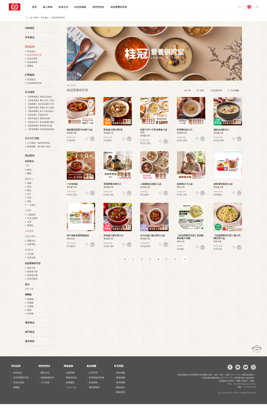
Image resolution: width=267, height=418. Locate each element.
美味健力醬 (32, 275)
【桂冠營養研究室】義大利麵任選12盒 (227, 237)
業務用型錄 (71, 377)
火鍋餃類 (31, 214)
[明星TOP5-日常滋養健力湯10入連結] (154, 111)
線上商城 (47, 6)
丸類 (29, 221)
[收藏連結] (87, 139)
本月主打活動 (32, 138)
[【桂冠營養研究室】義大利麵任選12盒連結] (228, 217)
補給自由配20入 (221, 129)
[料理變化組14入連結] (191, 111)
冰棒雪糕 (31, 244)
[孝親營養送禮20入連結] (117, 165)
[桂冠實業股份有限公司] (14, 7)
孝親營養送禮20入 (112, 183)
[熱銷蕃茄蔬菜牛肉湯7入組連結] (81, 111)
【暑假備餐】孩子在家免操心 (40, 111)
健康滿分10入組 (185, 183)
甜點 (29, 201)
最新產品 (29, 322)
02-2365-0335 (249, 387)
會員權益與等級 (96, 377)
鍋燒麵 (30, 299)
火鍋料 (28, 210)
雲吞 (29, 186)
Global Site (71, 387)
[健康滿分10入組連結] (191, 165)
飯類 (29, 169)
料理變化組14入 (185, 129)
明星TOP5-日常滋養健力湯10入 (153, 131)
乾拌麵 (30, 313)
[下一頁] (175, 259)
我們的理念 (98, 6)
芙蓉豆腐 (31, 257)
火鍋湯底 (29, 230)
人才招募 (45, 382)
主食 (27, 165)
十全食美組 (72, 183)
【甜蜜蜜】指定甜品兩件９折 (40, 103)
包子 (29, 194)
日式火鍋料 (32, 218)
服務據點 (70, 382)
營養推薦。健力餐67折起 (38, 146)
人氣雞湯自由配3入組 (150, 183)
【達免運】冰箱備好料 (37, 114)
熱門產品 (29, 331)
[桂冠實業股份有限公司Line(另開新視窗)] (237, 367)
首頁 (34, 6)
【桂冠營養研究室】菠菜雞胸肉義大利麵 (190, 237)
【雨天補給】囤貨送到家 (38, 118)
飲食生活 (63, 6)
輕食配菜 (29, 249)
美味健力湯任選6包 (113, 129)
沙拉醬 (30, 253)
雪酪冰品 (31, 240)
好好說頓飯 (80, 6)
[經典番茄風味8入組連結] (228, 165)
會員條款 (93, 382)
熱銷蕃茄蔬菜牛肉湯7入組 (79, 129)
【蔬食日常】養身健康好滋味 (40, 122)
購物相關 (120, 377)
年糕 (29, 197)
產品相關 (120, 372)
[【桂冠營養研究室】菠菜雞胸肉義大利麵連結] (191, 217)
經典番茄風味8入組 (223, 183)
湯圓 (29, 183)
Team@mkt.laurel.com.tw (244, 384)
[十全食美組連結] (81, 165)
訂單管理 (93, 372)
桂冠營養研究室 (119, 6)
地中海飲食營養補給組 (78, 235)
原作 (27, 284)
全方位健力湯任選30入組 (152, 235)
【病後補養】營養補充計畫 (39, 125)
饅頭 (29, 190)
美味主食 (31, 267)
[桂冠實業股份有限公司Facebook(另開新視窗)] (230, 367)
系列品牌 (29, 46)
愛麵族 (30, 65)
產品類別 (29, 155)
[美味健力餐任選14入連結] (117, 217)
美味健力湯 (32, 271)
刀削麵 (30, 306)
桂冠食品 (31, 51)
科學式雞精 (32, 278)
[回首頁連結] (26, 17)
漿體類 (30, 225)
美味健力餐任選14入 (113, 235)
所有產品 (45, 17)
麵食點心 (29, 178)
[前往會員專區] (257, 6)
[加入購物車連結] (92, 139)
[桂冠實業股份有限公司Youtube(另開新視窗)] (245, 367)
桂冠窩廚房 (32, 62)
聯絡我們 (120, 392)
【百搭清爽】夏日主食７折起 (40, 100)
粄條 (29, 309)
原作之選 (29, 288)
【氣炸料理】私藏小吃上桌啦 (40, 107)
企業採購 (70, 372)
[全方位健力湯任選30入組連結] (154, 217)
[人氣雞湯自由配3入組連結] (154, 165)
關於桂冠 (45, 372)
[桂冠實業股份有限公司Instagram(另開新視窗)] (253, 367)
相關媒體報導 (47, 377)
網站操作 (120, 387)
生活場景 (29, 92)
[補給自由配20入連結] (228, 111)
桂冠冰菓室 (32, 58)
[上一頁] (125, 259)
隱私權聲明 (94, 387)
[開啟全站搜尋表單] (239, 7)
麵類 (29, 173)
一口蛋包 (31, 204)
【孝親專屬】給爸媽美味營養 (40, 129)
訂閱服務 (29, 74)
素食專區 (29, 341)
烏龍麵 (30, 302)
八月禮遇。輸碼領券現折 (38, 142)
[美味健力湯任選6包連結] (117, 111)
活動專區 (29, 28)
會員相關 (120, 382)
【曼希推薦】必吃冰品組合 (39, 96)
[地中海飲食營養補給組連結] (81, 217)
